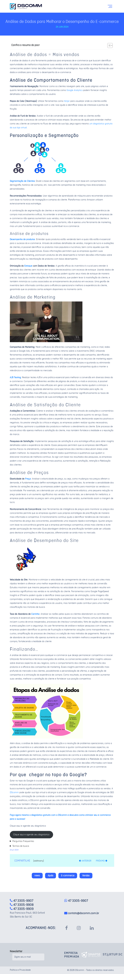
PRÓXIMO (100, 861)
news (37, 875)
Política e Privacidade (20, 970)
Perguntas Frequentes (23, 841)
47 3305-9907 (77, 900)
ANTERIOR (86, 861)
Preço (28, 479)
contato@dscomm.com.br (83, 913)
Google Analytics (75, 90)
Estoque (28, 266)
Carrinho (35, 614)
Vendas (86, 875)
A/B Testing (15, 377)
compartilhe (22, 860)
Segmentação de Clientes (22, 181)
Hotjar (67, 101)
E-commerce (67, 875)
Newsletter (16, 951)
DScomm (14, 792)
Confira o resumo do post (25, 45)
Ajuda (50, 875)
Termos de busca (20, 846)
